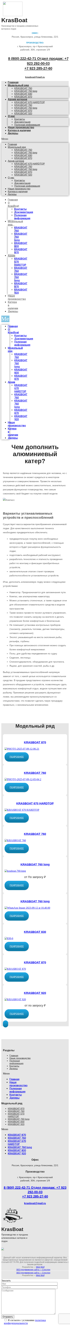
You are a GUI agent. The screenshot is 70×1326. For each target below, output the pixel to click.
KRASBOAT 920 (23, 113)
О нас (11, 116)
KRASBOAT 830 (23, 93)
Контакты (19, 119)
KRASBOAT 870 (23, 110)
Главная (12, 144)
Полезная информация (27, 185)
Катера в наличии (19, 130)
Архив (11, 255)
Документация (22, 121)
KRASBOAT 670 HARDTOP (29, 102)
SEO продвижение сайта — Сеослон (33, 1270)
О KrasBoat (13, 204)
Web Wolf (40, 1267)
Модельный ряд (18, 85)
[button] (17, 756)
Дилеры (13, 133)
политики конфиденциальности (25, 1322)
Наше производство (19, 188)
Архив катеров (17, 99)
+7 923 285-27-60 (38, 68)
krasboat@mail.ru (35, 77)
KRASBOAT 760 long (25, 91)
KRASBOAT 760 (23, 88)
